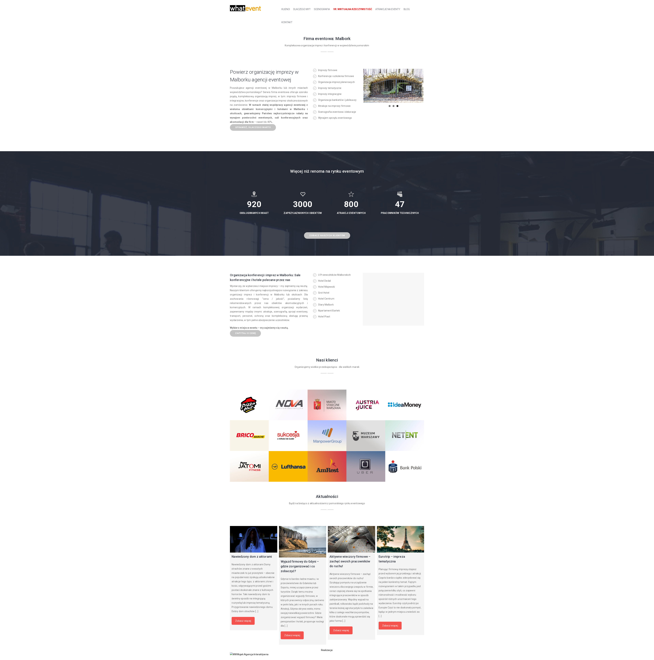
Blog (407, 9)
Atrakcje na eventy (387, 9)
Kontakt (287, 22)
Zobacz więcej (243, 620)
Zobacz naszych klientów (327, 235)
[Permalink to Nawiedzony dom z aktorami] (393, 86)
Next (428, 85)
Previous (358, 85)
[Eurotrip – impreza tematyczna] (400, 539)
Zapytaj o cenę (245, 333)
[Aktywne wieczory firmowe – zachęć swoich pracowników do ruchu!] (351, 539)
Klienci (286, 9)
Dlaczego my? (301, 9)
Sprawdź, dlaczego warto (253, 127)
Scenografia (322, 9)
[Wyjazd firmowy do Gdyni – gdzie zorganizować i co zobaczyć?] (302, 541)
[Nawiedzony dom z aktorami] (253, 539)
